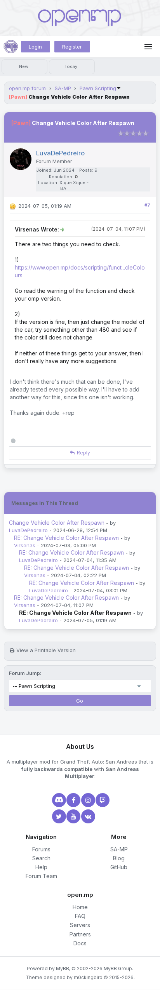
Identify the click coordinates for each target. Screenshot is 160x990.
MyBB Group (118, 968)
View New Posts (24, 66)
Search (41, 858)
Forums (41, 849)
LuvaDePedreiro (28, 530)
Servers (80, 925)
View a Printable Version (46, 650)
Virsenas (24, 545)
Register (72, 46)
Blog (119, 858)
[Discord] (58, 800)
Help (41, 867)
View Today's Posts (72, 66)
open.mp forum (27, 88)
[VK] (87, 816)
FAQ (80, 916)
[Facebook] (72, 800)
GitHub (118, 867)
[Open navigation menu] (148, 46)
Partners (80, 934)
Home (80, 907)
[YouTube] (72, 816)
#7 (147, 205)
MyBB (62, 968)
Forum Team (41, 876)
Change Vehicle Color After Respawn (56, 522)
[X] (58, 816)
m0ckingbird (88, 977)
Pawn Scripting (98, 88)
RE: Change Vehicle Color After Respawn (66, 537)
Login (35, 46)
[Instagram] (87, 800)
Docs (80, 943)
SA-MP (63, 88)
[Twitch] (102, 800)
